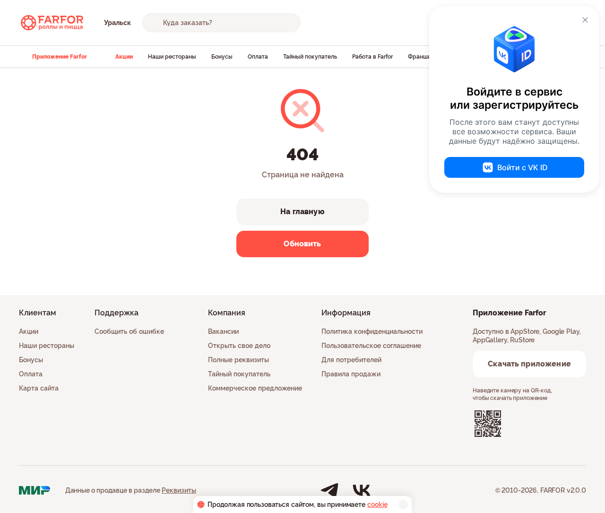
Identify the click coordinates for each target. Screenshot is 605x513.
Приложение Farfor (59, 56)
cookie (377, 504)
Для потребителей (351, 360)
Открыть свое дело (239, 345)
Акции (124, 56)
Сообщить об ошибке (129, 331)
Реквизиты (179, 490)
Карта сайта (39, 388)
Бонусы (222, 56)
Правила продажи (350, 374)
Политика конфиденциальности (372, 331)
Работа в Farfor (372, 56)
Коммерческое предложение (255, 388)
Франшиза (422, 56)
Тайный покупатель (310, 56)
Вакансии (223, 331)
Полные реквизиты (238, 360)
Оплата (258, 56)
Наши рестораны (172, 56)
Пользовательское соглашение (371, 345)
